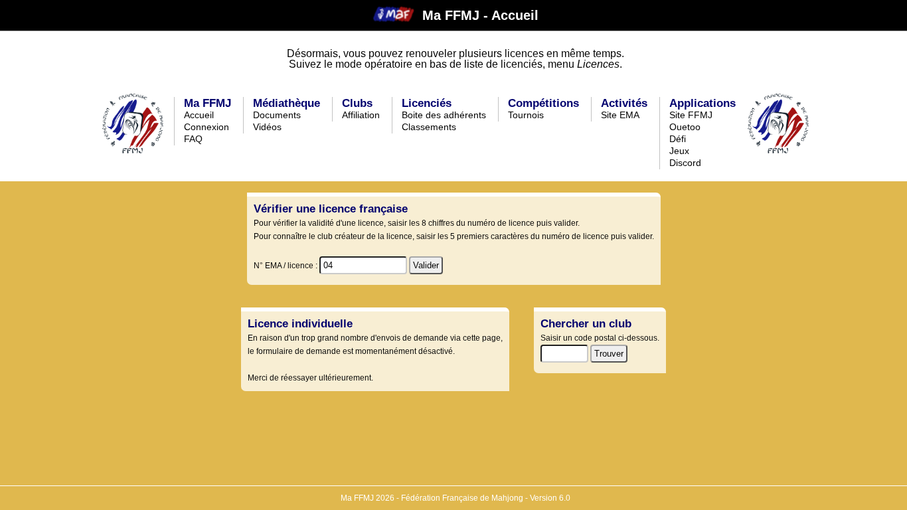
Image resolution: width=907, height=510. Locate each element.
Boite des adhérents (444, 115)
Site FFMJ (690, 115)
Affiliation (361, 115)
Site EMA (620, 115)
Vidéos (267, 127)
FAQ (193, 138)
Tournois (526, 115)
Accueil (199, 115)
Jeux (679, 150)
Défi (677, 138)
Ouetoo (685, 127)
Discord (685, 162)
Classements (429, 127)
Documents (277, 115)
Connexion (206, 127)
